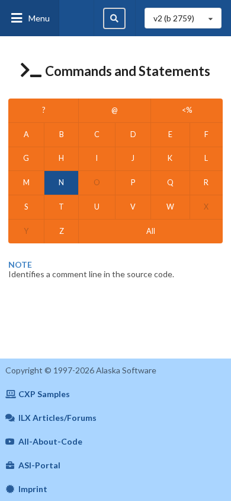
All (150, 231)
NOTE (20, 264)
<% (187, 110)
